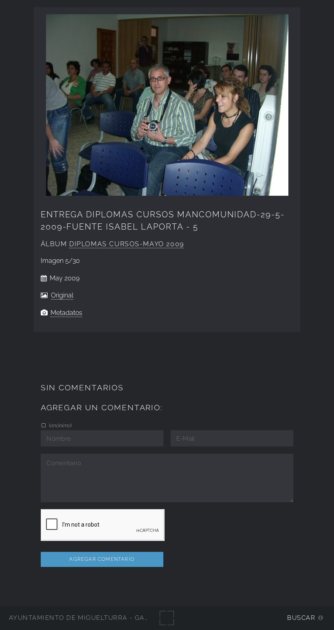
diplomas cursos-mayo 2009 (126, 244)
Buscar (301, 617)
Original (62, 295)
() (60, 425)
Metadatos (66, 313)
